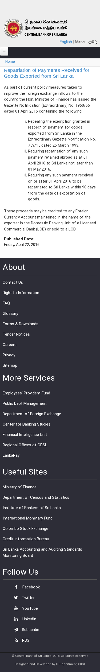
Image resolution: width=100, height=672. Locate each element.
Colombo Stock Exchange (25, 528)
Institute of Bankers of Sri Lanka (32, 507)
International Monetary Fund (28, 518)
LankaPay (11, 455)
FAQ (6, 303)
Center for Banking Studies (26, 424)
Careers (10, 344)
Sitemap (10, 365)
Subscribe (30, 629)
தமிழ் (93, 41)
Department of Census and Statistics (36, 497)
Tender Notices (16, 334)
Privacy (9, 355)
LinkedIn (28, 619)
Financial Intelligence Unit (25, 434)
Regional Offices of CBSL (25, 445)
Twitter (28, 597)
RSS (25, 640)
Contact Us (13, 282)
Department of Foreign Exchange (32, 413)
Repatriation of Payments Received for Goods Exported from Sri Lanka (47, 73)
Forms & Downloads (20, 323)
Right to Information (21, 292)
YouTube (29, 608)
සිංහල (80, 41)
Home (10, 61)
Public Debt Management (25, 403)
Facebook (30, 587)
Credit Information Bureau (26, 539)
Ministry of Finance (20, 487)
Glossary (10, 313)
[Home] (42, 28)
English (66, 41)
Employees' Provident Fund (26, 393)
